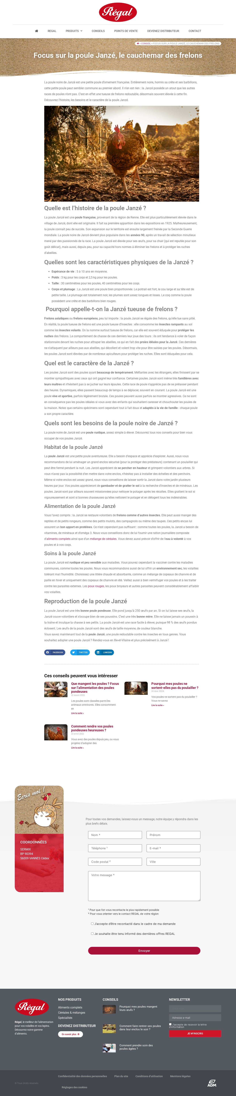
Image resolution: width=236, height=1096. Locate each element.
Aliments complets (70, 1007)
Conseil (146, 43)
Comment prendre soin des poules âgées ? (136, 1047)
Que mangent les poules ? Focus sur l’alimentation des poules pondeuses (95, 687)
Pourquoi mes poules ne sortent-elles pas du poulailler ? (174, 686)
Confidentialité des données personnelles (82, 1076)
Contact (195, 31)
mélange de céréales (103, 539)
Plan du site (121, 1076)
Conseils (98, 31)
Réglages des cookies (74, 1087)
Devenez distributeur (163, 31)
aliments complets (58, 539)
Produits (72, 31)
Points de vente (126, 31)
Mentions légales (180, 1076)
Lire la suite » (77, 713)
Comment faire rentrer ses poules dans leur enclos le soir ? (140, 1027)
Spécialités (65, 1018)
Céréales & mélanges (71, 1012)
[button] (54, 652)
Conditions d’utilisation (149, 1076)
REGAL (52, 31)
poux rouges (96, 586)
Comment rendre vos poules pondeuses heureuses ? (92, 728)
